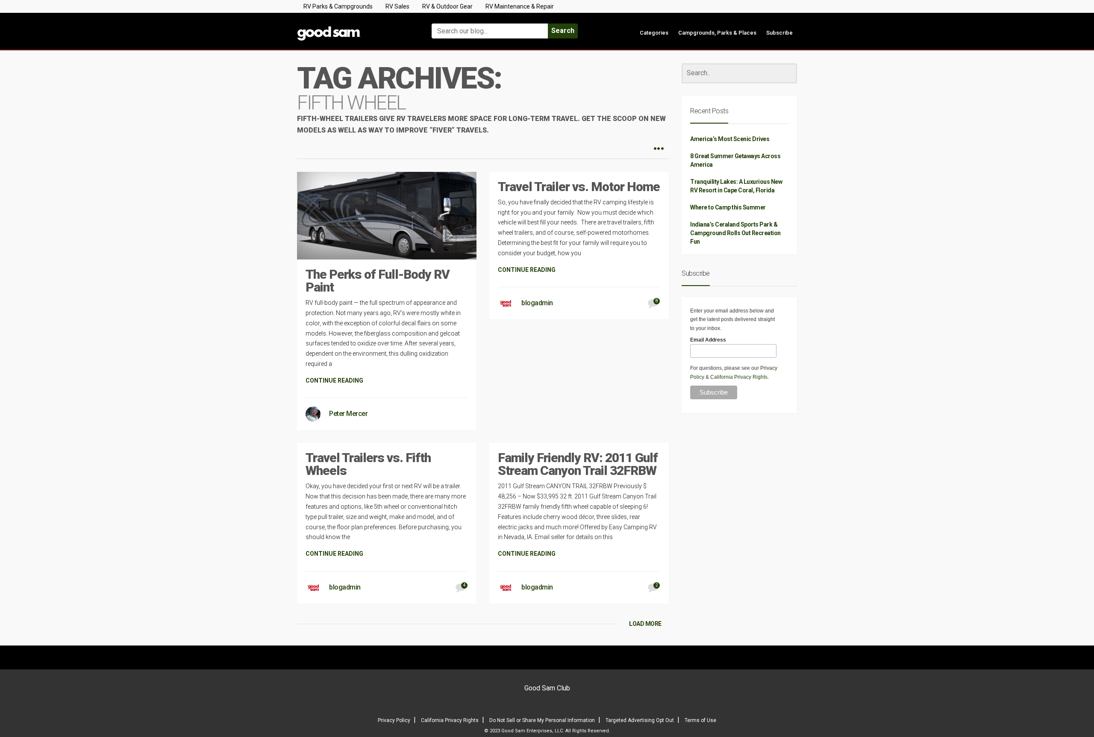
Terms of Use (700, 720)
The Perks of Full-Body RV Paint (378, 281)
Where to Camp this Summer (728, 207)
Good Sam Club (547, 688)
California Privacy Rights (739, 377)
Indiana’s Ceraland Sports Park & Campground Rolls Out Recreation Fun (735, 233)
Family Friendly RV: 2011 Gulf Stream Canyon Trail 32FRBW (578, 464)
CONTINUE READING (334, 380)
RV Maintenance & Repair (519, 6)
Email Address (708, 340)
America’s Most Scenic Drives (729, 139)
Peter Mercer (348, 414)
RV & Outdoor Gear (447, 6)
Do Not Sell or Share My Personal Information (542, 720)
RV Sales (397, 6)
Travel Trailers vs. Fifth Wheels (368, 464)
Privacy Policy (394, 720)
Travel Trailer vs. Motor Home (579, 186)
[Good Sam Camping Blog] (354, 27)
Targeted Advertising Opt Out (640, 720)
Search (562, 31)
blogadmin (537, 303)
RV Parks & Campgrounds (338, 6)
